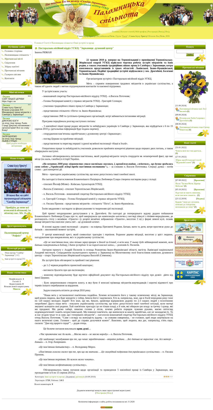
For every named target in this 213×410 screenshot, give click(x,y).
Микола (16, 289)
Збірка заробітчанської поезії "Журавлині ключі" (188, 161)
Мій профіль (140, 31)
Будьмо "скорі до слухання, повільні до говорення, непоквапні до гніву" (187, 204)
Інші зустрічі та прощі (13, 259)
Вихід (161, 31)
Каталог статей (127, 31)
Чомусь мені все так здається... (188, 151)
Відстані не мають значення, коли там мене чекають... (187, 194)
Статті (46, 43)
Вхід (167, 31)
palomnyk (80, 377)
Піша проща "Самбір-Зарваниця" (14, 254)
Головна (115, 31)
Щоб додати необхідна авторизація (16, 144)
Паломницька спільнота (61, 43)
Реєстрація (152, 31)
